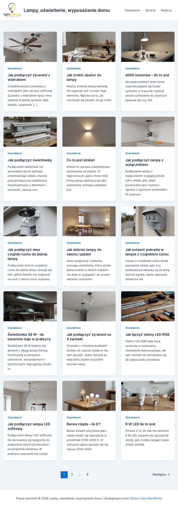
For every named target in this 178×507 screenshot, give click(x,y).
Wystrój (150, 10)
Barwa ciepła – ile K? (83, 424)
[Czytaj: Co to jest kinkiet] (89, 131)
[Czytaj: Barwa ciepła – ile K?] (89, 395)
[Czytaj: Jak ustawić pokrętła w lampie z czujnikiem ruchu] (148, 221)
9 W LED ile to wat (140, 424)
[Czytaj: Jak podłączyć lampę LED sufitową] (30, 395)
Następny (161, 474)
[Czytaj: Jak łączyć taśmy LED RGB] (148, 306)
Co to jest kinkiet (81, 160)
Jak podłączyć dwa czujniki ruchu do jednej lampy (27, 254)
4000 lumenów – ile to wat (147, 75)
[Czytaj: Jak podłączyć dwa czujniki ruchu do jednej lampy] (30, 221)
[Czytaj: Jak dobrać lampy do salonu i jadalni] (89, 221)
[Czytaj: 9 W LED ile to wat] (148, 395)
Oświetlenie (132, 10)
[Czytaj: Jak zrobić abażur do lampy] (89, 46)
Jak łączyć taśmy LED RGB (147, 334)
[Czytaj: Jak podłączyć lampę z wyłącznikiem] (148, 131)
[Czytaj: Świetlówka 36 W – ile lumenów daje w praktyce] (30, 306)
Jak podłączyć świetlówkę (30, 160)
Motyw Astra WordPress (146, 498)
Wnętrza (166, 10)
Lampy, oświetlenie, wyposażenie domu (67, 10)
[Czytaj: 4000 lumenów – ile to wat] (148, 46)
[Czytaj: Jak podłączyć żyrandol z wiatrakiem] (30, 46)
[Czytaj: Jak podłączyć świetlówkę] (30, 131)
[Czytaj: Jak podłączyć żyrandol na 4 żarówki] (89, 306)
